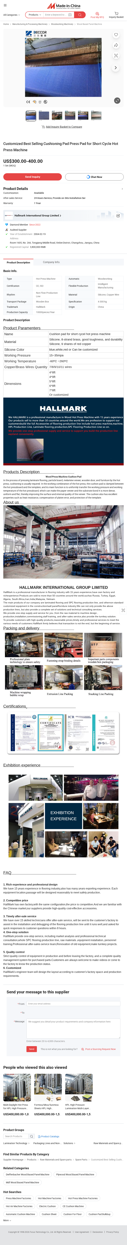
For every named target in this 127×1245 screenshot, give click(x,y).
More (6, 1220)
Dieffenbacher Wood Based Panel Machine (27, 1174)
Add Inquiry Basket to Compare (64, 127)
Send (31, 1049)
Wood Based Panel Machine (89, 24)
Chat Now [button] (96, 177)
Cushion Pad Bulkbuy (99, 1214)
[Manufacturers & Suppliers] (63, 5)
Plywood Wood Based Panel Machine (75, 1174)
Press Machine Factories (18, 1198)
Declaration (98, 1232)
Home (6, 24)
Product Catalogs (50, 1136)
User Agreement (82, 1232)
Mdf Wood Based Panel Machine (22, 1182)
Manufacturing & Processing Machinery (29, 24)
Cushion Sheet (49, 1214)
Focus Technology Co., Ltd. (42, 1232)
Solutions (68, 1143)
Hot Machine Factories (49, 1198)
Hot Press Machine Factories (83, 1198)
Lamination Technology (15, 1143)
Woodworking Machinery (62, 24)
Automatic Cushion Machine (20, 1214)
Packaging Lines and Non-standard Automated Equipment (63, 1143)
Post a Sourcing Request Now (98, 1049)
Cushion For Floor (73, 1214)
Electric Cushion (47, 1206)
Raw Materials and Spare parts (109, 1143)
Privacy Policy (112, 1232)
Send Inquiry (32, 176)
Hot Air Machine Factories (19, 1206)
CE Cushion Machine (73, 1206)
